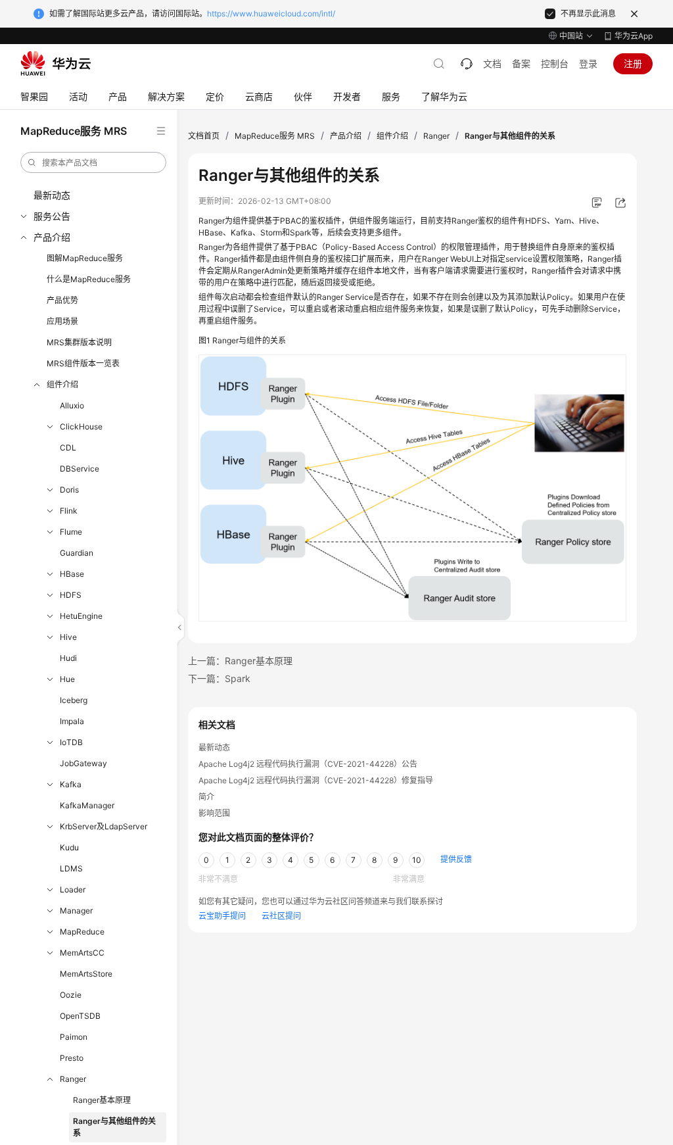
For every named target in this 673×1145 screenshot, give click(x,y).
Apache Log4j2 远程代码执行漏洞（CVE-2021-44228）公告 (307, 764)
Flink (69, 511)
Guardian (76, 553)
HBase (72, 574)
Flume (71, 532)
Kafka (70, 784)
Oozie (70, 995)
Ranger (73, 1079)
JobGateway (83, 763)
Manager (76, 910)
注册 (633, 63)
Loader (72, 889)
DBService (79, 469)
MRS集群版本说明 (79, 342)
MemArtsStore (86, 974)
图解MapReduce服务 (85, 258)
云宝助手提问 (222, 916)
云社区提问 (281, 916)
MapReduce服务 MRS (275, 136)
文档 (492, 63)
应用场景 (62, 321)
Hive (68, 637)
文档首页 (204, 136)
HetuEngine (81, 616)
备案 (521, 63)
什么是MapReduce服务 (89, 279)
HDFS (70, 595)
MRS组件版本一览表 (83, 363)
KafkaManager (87, 805)
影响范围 (214, 813)
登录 (588, 63)
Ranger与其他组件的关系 (114, 1127)
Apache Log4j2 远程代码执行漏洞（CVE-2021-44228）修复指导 (315, 780)
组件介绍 (62, 384)
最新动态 (52, 195)
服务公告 (52, 216)
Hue (67, 679)
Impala (72, 721)
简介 (206, 797)
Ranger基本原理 (102, 1100)
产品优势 (62, 300)
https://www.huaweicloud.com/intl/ (271, 13)
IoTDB (71, 742)
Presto (71, 1058)
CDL (68, 447)
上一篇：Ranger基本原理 (240, 660)
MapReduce (82, 932)
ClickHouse (81, 426)
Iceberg (73, 700)
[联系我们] (467, 64)
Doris (69, 490)
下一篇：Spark (219, 678)
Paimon (73, 1037)
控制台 (555, 63)
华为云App (634, 36)
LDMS (71, 868)
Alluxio (72, 405)
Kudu (69, 847)
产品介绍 (52, 237)
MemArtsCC (82, 953)
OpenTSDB (80, 1016)
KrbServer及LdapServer (103, 826)
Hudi (68, 658)
